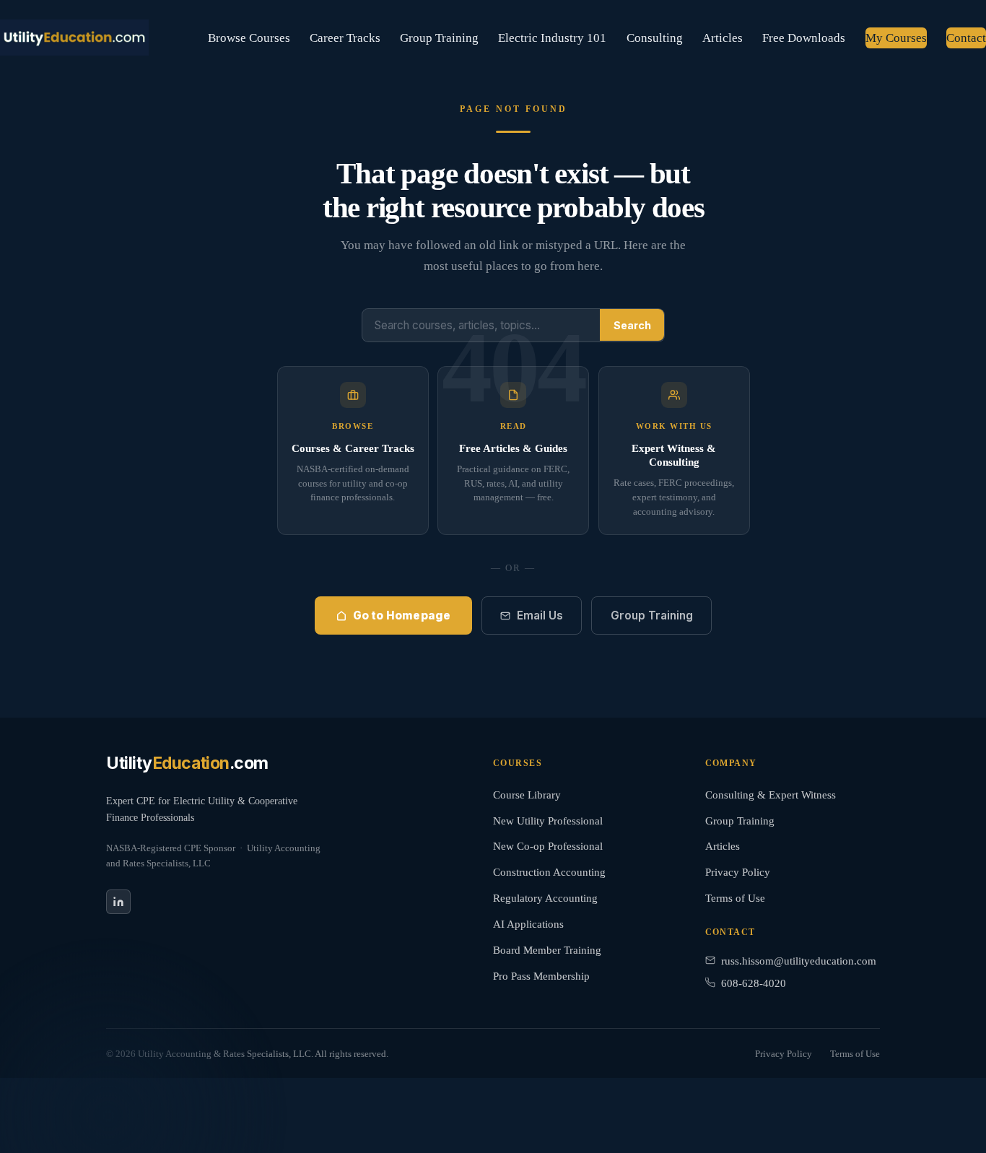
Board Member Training (547, 950)
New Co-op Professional (548, 846)
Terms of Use (735, 898)
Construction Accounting (549, 872)
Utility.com (187, 763)
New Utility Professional (548, 821)
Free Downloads (803, 38)
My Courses (896, 38)
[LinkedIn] (118, 901)
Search (632, 324)
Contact (966, 38)
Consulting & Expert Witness (770, 795)
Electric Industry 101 (552, 38)
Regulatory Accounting (545, 898)
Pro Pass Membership (541, 976)
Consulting (655, 38)
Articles (722, 38)
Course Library (527, 795)
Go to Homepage (402, 615)
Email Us (540, 615)
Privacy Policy (737, 872)
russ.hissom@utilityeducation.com (798, 961)
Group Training (439, 38)
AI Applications (528, 924)
